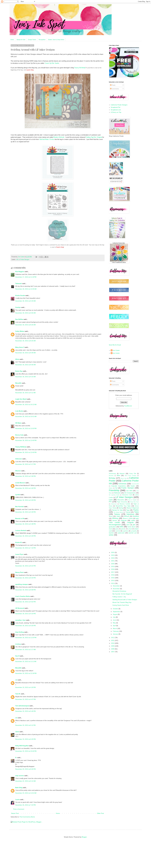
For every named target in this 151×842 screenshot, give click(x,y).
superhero (125, 531)
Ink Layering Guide (114, 494)
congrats (130, 522)
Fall (116, 488)
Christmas (122, 484)
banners (114, 520)
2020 (113, 563)
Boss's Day (124, 478)
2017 (113, 572)
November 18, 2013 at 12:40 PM (25, 440)
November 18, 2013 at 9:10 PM (25, 613)
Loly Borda (19, 411)
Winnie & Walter (128, 518)
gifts (134, 525)
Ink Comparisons (129, 493)
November (116, 588)
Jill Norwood (19, 608)
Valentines (130, 514)
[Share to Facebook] (46, 257)
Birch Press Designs (130, 475)
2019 (113, 566)
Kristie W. (18, 542)
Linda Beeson (20, 483)
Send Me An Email (115, 345)
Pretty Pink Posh (134, 501)
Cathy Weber (19, 331)
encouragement (115, 525)
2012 (113, 637)
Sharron (18, 471)
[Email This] (40, 257)
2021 (113, 561)
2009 (113, 646)
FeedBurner (128, 406)
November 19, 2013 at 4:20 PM (25, 687)
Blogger (84, 837)
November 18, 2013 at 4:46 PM (25, 488)
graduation (112, 527)
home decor (131, 527)
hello (121, 527)
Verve (111, 516)
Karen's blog (60, 247)
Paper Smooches (122, 502)
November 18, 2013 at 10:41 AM (25, 416)
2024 (113, 552)
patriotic (123, 529)
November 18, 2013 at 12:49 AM (25, 289)
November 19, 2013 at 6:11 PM (25, 725)
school (130, 529)
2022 (113, 558)
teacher (111, 533)
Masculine (120, 500)
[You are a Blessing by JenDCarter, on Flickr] (57, 128)
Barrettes (111, 475)
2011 (113, 640)
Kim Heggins (19, 271)
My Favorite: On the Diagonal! (122, 594)
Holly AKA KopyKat (22, 745)
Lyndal (17, 494)
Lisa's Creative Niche (22, 596)
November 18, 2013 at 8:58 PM (25, 590)
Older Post (100, 813)
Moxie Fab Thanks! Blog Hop (121, 602)
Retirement (114, 504)
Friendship (114, 490)
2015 (113, 578)
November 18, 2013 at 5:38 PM (25, 524)
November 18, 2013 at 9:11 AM (25, 392)
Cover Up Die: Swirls (52, 63)
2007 (113, 651)
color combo (114, 522)
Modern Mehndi (59, 137)
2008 (113, 649)
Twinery (117, 514)
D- (16, 757)
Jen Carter (116, 350)
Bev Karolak (19, 506)
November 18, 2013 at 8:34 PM (25, 578)
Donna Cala (19, 435)
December (116, 586)
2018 (113, 569)
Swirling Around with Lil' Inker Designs (124, 599)
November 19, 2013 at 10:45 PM (25, 751)
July (114, 617)
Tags (127, 510)
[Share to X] (44, 257)
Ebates (110, 488)
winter (111, 535)
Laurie (17, 799)
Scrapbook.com (116, 110)
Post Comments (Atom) (27, 817)
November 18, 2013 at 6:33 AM (25, 301)
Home (12, 39)
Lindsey (18, 644)
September (116, 611)
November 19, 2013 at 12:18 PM (25, 673)
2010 (113, 643)
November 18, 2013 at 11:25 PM (25, 637)
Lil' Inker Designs (24, 259)
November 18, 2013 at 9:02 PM (25, 602)
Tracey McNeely (79, 67)
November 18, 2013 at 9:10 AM (25, 376)
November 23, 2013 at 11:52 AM (25, 793)
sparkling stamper (21, 584)
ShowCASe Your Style (123, 506)
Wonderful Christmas (119, 591)
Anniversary (112, 473)
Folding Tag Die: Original (94, 137)
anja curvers (19, 775)
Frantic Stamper (127, 488)
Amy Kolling (19, 632)
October (116, 608)
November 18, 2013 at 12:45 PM (25, 452)
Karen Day (18, 371)
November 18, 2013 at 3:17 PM (25, 464)
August (115, 614)
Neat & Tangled (132, 499)
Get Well (129, 490)
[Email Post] (36, 256)
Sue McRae (19, 319)
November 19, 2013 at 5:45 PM (25, 711)
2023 (113, 555)
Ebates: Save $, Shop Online (56, 39)
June (114, 620)
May (114, 623)
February (116, 631)
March (115, 628)
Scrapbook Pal (115, 107)
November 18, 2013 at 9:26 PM (25, 625)
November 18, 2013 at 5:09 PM (25, 500)
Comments (115, 89)
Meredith (18, 383)
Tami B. (17, 694)
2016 (113, 575)
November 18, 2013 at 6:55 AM (25, 313)
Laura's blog (29, 70)
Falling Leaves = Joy (119, 597)
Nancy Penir (19, 572)
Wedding (136, 516)
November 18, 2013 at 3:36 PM (25, 476)
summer (117, 531)
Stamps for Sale (21, 39)
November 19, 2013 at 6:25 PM (25, 739)
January (116, 634)
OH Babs (18, 423)
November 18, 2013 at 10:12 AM (25, 404)
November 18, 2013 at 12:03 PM (25, 428)
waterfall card (132, 533)
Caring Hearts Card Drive (120, 605)
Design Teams (32, 39)
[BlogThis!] (42, 257)
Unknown (18, 459)
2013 (113, 583)
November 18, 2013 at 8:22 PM (25, 566)
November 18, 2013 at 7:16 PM (25, 548)
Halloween (117, 493)
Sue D (17, 656)
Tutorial (128, 512)
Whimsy (115, 518)
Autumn (122, 473)
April (114, 625)
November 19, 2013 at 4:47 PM (25, 699)
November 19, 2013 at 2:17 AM (25, 649)
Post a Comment (18, 809)
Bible (118, 475)
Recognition (42, 39)
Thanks (136, 510)
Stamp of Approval (133, 508)
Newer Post (15, 813)
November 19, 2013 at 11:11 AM (25, 661)
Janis (17, 731)
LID (17, 259)
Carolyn (18, 307)
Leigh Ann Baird (21, 399)
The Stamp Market (118, 512)
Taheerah (18, 283)
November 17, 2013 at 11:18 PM (25, 277)
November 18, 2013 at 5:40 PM (25, 536)
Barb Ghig (18, 787)
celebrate (124, 520)
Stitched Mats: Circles (46, 139)
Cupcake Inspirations (118, 486)
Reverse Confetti (125, 504)
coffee (133, 520)
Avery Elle (132, 473)
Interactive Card (127, 495)
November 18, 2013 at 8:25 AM (25, 325)
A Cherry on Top (116, 112)
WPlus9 (126, 516)
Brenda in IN (19, 518)
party (117, 529)
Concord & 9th (135, 483)
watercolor (121, 533)
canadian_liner (20, 620)
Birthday (112, 478)
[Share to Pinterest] (48, 257)
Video (118, 516)
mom (110, 529)
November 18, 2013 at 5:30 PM (25, 512)
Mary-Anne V (19, 347)
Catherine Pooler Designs (119, 105)
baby (137, 518)
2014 (113, 580)
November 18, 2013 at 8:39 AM (25, 353)
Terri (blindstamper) (22, 706)
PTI (110, 502)
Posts (113, 85)
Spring (121, 508)
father (128, 525)
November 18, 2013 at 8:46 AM (25, 364)
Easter (133, 486)
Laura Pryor (19, 554)
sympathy (134, 531)
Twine (136, 512)
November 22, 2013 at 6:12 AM (25, 781)
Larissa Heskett (20, 530)
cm (16, 680)
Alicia (17, 359)
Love (111, 500)
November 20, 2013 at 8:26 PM (25, 769)
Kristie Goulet (20, 295)
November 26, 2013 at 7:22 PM (25, 805)
